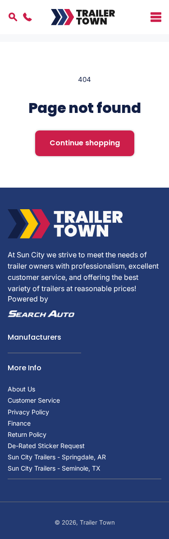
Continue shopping (85, 143)
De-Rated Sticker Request (46, 445)
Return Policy (27, 434)
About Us (21, 389)
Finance (19, 423)
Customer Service (34, 400)
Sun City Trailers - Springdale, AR (57, 457)
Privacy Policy (28, 412)
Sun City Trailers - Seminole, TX (54, 468)
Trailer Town (97, 522)
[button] (150, 17)
